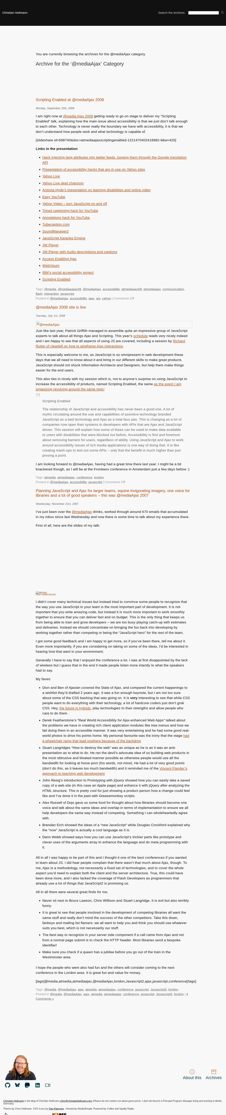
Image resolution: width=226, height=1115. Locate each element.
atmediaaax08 (131, 289)
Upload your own (49, 594)
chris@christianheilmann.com (76, 1101)
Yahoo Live (51, 176)
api (98, 298)
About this (192, 1077)
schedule (140, 336)
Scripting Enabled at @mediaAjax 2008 (70, 99)
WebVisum (51, 265)
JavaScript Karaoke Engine (63, 238)
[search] (222, 12)
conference (84, 477)
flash (39, 294)
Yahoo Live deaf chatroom (63, 183)
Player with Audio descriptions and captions (79, 252)
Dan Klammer (56, 1108)
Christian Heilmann (14, 12)
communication (173, 289)
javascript (67, 294)
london (99, 477)
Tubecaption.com (56, 224)
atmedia (50, 477)
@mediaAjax (92, 289)
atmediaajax (152, 289)
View (39, 594)
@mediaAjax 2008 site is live (61, 307)
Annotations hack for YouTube (66, 217)
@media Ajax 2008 (78, 116)
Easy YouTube (53, 197)
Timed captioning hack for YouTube (70, 210)
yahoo (106, 298)
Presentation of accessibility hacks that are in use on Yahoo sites (93, 169)
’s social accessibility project (68, 272)
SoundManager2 (55, 231)
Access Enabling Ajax (59, 259)
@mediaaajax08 (69, 289)
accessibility (111, 289)
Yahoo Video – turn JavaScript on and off (74, 203)
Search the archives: (171, 12)
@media (50, 289)
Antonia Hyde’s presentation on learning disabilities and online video (96, 190)
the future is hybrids (75, 708)
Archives (214, 1077)
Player (50, 245)
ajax (91, 298)
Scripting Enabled (56, 279)
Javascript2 (158, 989)
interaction (51, 294)
